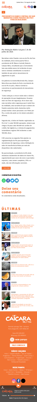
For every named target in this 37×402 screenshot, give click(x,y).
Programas (6, 356)
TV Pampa (29, 370)
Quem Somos (13, 370)
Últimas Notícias (17, 356)
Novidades (19, 372)
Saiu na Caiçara (26, 353)
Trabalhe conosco (22, 360)
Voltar (3, 12)
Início (6, 353)
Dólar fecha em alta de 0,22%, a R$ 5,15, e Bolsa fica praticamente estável (22, 265)
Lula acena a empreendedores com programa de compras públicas (21, 285)
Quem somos (28, 356)
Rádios (21, 370)
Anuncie (28, 358)
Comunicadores (9, 358)
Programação (20, 358)
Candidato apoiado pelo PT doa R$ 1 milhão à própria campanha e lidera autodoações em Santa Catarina (21, 256)
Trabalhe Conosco (13, 374)
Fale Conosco (18, 345)
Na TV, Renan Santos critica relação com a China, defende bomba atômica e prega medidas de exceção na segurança (22, 226)
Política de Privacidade (18, 362)
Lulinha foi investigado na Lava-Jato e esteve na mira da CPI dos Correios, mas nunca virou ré (22, 306)
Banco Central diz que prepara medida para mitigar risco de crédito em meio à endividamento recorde (22, 236)
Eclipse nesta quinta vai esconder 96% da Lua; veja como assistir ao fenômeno (22, 275)
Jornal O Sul (10, 372)
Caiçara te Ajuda (15, 353)
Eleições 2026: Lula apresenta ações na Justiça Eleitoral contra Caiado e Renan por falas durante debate (22, 246)
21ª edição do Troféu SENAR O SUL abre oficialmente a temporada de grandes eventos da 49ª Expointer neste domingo (22, 217)
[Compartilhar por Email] (17, 181)
